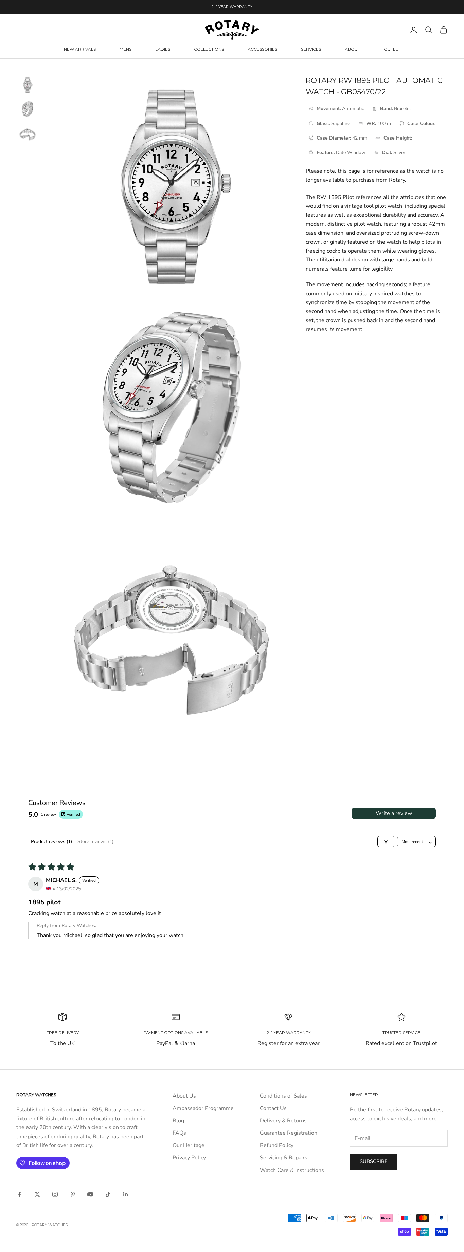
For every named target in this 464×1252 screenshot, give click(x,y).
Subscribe (374, 1161)
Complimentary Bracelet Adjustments (232, 6)
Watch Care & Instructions (292, 1170)
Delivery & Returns (283, 1120)
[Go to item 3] (27, 133)
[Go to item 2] (27, 108)
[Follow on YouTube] (90, 1194)
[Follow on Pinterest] (72, 1194)
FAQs (179, 1133)
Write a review (394, 813)
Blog (178, 1120)
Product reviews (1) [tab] (51, 841)
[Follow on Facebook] (19, 1194)
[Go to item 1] (27, 84)
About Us (184, 1096)
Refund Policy (276, 1145)
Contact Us (273, 1108)
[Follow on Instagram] (55, 1194)
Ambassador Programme (203, 1108)
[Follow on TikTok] (108, 1194)
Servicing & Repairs (283, 1157)
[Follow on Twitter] (37, 1194)
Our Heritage (188, 1145)
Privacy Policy (189, 1157)
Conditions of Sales (283, 1096)
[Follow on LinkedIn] (125, 1194)
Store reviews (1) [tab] (95, 841)
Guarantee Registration (288, 1133)
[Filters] (385, 841)
